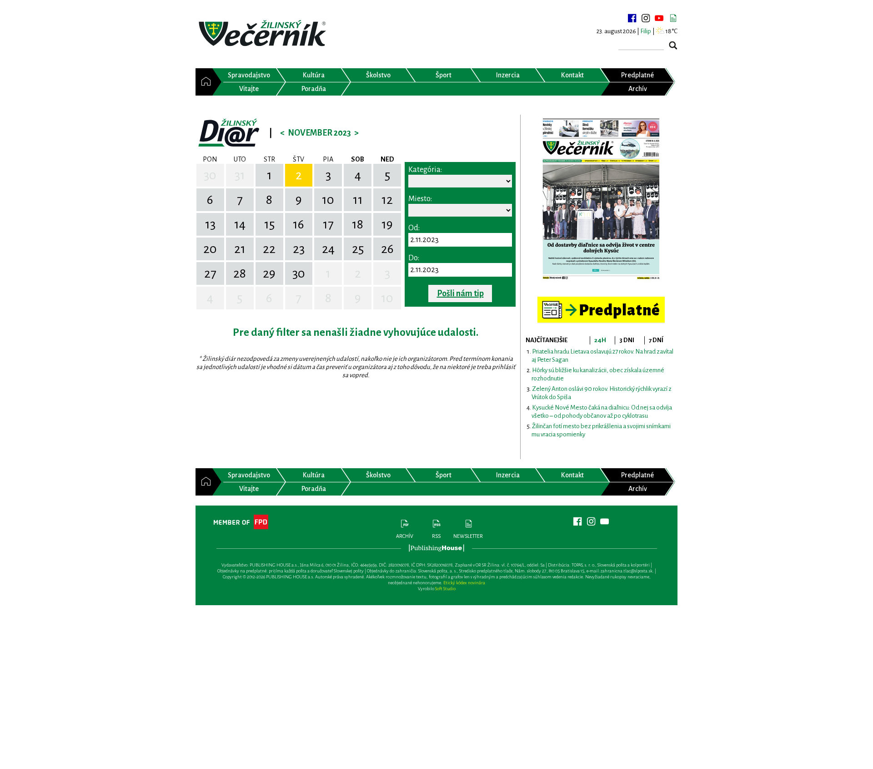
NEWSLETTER (468, 536)
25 (358, 249)
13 (210, 224)
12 (387, 200)
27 (210, 273)
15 (269, 224)
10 (328, 200)
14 (240, 224)
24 (328, 249)
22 (269, 249)
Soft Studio (445, 588)
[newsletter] (672, 18)
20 (210, 249)
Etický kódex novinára (464, 582)
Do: (413, 258)
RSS (436, 536)
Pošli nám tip (460, 293)
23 (299, 249)
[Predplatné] (601, 300)
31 (240, 175)
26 (387, 249)
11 (358, 200)
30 (210, 175)
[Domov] (204, 82)
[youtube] (659, 18)
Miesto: (420, 199)
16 (298, 224)
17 (328, 224)
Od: (414, 228)
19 (387, 224)
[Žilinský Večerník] (264, 34)
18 (357, 224)
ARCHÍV (404, 536)
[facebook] (632, 18)
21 (240, 249)
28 (239, 273)
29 (269, 273)
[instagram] (645, 18)
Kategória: (425, 170)
